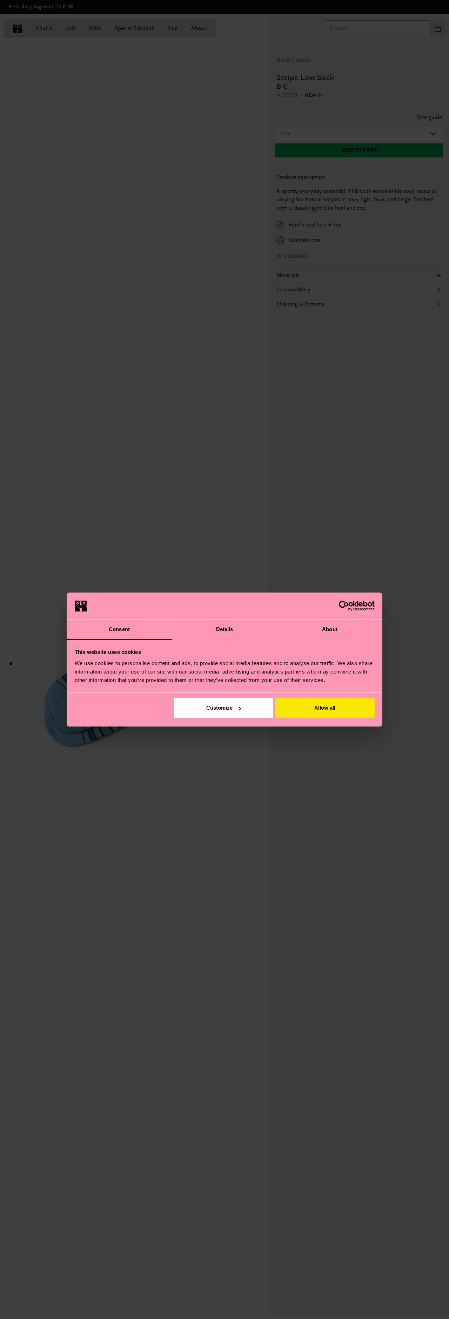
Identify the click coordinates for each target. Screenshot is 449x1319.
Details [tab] (224, 629)
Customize (219, 708)
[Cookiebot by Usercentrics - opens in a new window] (344, 606)
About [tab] (329, 629)
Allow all (324, 708)
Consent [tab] (119, 629)
